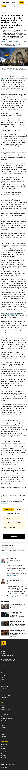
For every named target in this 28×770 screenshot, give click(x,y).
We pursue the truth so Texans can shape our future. (8, 659)
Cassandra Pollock (13, 580)
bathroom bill (5, 547)
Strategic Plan (4, 716)
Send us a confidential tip (7, 655)
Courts (2, 670)
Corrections (3, 727)
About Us (3, 705)
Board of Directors (5, 709)
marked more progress (20, 287)
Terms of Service (5, 723)
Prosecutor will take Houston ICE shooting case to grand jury (18, 614)
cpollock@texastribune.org (14, 582)
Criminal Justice (4, 673)
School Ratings (12, 6)
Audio (2, 732)
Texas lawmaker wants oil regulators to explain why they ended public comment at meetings (18, 632)
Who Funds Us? (4, 714)
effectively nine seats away (11, 313)
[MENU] (26, 3)
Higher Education (5, 686)
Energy (2, 679)
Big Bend (20, 6)
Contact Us (3, 651)
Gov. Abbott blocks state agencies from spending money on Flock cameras (17, 623)
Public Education (5, 693)
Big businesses (16, 204)
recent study (6, 441)
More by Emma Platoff (12, 575)
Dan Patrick (21, 273)
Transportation (4, 697)
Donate (21, 2)
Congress (3, 668)
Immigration (4, 688)
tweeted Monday (6, 397)
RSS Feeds (3, 736)
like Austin (21, 142)
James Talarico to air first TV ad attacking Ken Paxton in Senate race (18, 606)
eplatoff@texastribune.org (14, 560)
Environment (4, 681)
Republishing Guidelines (6, 718)
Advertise (3, 653)
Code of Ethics (4, 720)
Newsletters (4, 729)
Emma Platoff (6, 41)
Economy (3, 677)
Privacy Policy (4, 725)
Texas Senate (5, 552)
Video (2, 734)
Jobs (2, 712)
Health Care (3, 684)
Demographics (4, 675)
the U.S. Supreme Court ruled (12, 78)
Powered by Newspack (6, 766)
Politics (3, 13)
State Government (5, 695)
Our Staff (3, 707)
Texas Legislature (21, 550)
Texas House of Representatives (9, 550)
